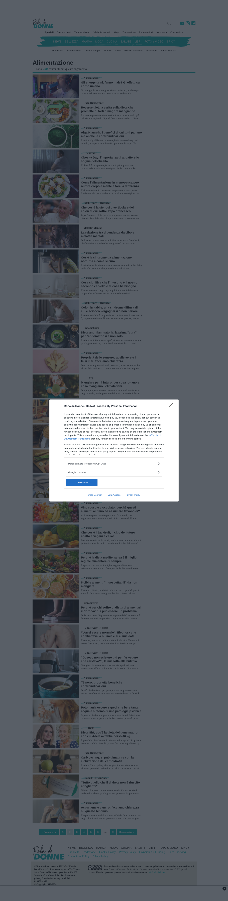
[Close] (172, 406)
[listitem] (114, 463)
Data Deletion (95, 495)
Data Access (114, 495)
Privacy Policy (133, 495)
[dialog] (114, 450)
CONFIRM (81, 482)
